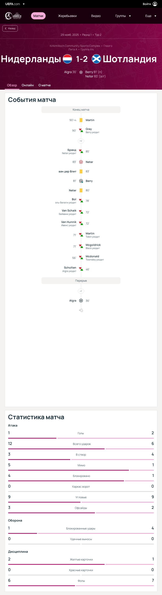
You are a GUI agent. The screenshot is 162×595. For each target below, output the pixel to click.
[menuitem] (41, 16)
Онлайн (28, 85)
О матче (45, 85)
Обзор (12, 85)
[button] (123, 16)
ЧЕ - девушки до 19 (13, 16)
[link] (38, 16)
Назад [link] (11, 28)
